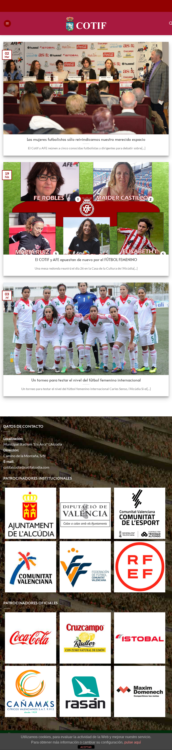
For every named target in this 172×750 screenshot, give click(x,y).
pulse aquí (132, 742)
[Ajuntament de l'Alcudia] (30, 513)
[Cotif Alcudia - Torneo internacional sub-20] (86, 23)
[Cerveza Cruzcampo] (85, 637)
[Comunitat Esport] (139, 513)
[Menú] (7, 23)
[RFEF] (139, 566)
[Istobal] (139, 637)
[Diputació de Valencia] (85, 513)
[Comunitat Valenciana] (30, 566)
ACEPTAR (86, 747)
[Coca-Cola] (30, 637)
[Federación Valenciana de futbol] (85, 566)
